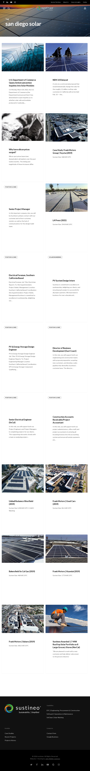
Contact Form (51, 733)
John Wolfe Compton (52, 759)
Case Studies (9, 733)
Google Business (52, 737)
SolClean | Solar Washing (55, 717)
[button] (4, 8)
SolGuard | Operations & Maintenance (60, 714)
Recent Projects (10, 737)
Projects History (10, 740)
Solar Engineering (55, 257)
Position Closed (10, 187)
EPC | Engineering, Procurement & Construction (63, 710)
